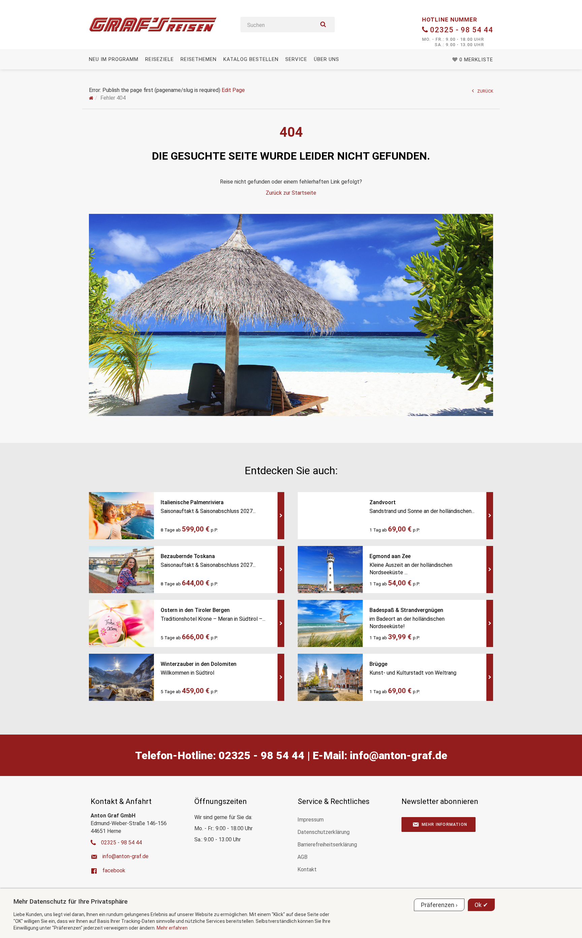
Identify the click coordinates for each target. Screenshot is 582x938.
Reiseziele (159, 59)
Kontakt (307, 869)
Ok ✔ (481, 904)
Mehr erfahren (172, 928)
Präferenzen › (439, 904)
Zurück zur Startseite (291, 193)
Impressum (310, 819)
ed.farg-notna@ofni (398, 755)
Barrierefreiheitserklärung (327, 844)
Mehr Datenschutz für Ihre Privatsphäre (70, 901)
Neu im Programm (113, 59)
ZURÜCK (485, 91)
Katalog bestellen (251, 59)
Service (296, 59)
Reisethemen (199, 59)
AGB (302, 857)
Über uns (326, 59)
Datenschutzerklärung (323, 832)
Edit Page (233, 90)
